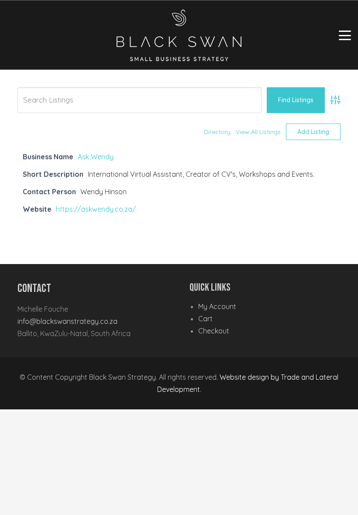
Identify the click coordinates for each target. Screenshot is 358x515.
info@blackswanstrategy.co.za (67, 321)
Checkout (213, 330)
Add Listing (313, 132)
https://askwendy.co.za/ (96, 209)
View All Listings (258, 132)
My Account (217, 306)
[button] (345, 35)
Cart (205, 318)
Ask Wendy (96, 156)
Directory (217, 132)
